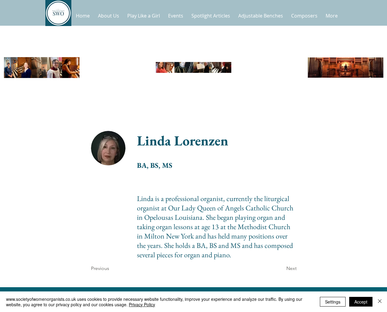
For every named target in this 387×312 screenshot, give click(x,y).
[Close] (379, 301)
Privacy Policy (142, 304)
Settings (332, 302)
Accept (360, 302)
